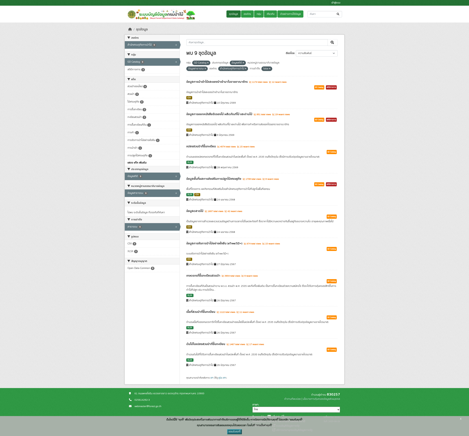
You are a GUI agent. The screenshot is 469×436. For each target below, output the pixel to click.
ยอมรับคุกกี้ (234, 431)
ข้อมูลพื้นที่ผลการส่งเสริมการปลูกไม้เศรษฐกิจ (214, 178)
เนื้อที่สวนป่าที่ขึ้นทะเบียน (201, 312)
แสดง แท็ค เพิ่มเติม (137, 163)
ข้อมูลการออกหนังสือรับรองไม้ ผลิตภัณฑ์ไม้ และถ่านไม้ (219, 114)
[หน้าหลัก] (130, 29)
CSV (189, 97)
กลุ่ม (259, 14)
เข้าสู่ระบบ (335, 3)
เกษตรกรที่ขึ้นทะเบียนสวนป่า (203, 275)
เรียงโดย (290, 53)
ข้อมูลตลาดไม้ (195, 211)
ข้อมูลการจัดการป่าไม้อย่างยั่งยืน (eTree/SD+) (214, 243)
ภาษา (255, 405)
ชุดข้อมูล (233, 14)
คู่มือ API (222, 377)
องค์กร (247, 14)
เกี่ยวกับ (270, 14)
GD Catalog (319, 87)
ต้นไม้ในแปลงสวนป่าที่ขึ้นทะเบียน (206, 344)
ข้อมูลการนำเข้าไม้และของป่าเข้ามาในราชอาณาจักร (217, 81)
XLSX (189, 162)
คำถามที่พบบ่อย (292, 399)
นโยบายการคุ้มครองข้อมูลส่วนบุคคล (321, 399)
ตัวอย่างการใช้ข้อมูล (290, 14)
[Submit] (338, 14)
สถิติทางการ (331, 87)
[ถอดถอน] (207, 63)
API (211, 377)
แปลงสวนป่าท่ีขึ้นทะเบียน (201, 146)
